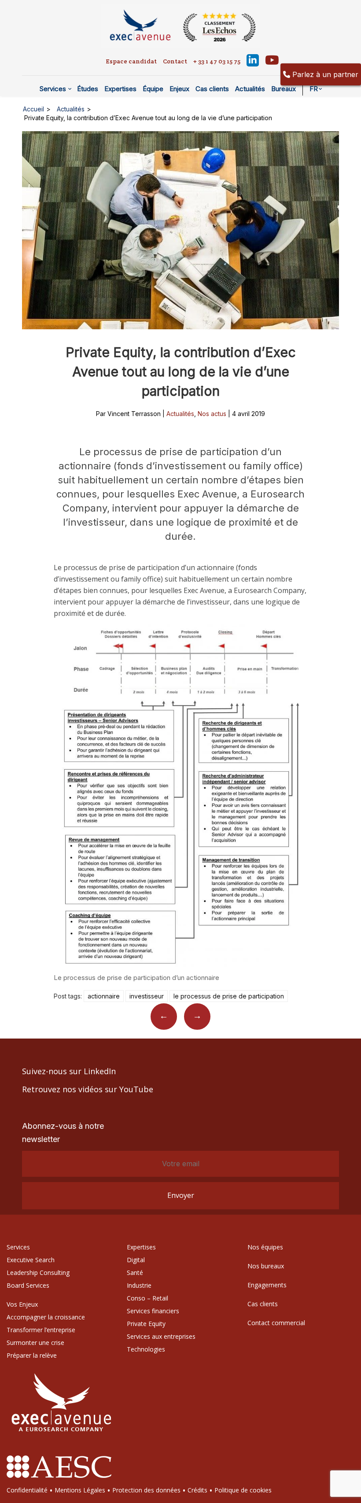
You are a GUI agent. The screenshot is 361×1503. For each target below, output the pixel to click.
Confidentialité (27, 1490)
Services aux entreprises (161, 1336)
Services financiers (153, 1311)
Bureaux (283, 89)
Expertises (120, 89)
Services (53, 89)
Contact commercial (276, 1323)
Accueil (33, 109)
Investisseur (146, 996)
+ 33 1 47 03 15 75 (216, 61)
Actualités (250, 89)
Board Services (28, 1285)
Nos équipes (265, 1247)
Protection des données (146, 1490)
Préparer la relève (32, 1355)
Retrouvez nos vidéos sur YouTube (87, 1089)
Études (87, 89)
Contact (175, 61)
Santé (135, 1272)
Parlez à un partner (324, 74)
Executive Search (31, 1260)
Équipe (153, 89)
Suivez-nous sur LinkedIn (69, 1071)
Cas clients (212, 89)
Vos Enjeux (22, 1304)
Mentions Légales (80, 1490)
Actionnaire (104, 996)
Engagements (267, 1285)
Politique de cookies (243, 1490)
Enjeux (179, 89)
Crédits (197, 1490)
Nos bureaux (265, 1266)
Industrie (139, 1285)
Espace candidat (131, 61)
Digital (136, 1260)
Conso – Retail (147, 1298)
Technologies (146, 1349)
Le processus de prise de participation (228, 996)
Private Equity (146, 1323)
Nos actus (212, 413)
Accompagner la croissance (46, 1317)
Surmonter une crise (35, 1342)
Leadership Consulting (38, 1272)
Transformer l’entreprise (41, 1330)
